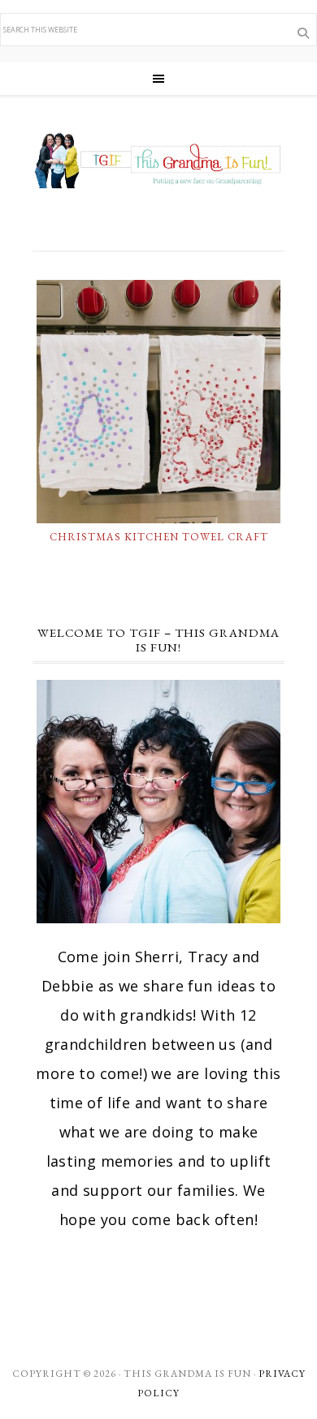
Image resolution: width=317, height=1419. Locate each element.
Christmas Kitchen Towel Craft (159, 537)
